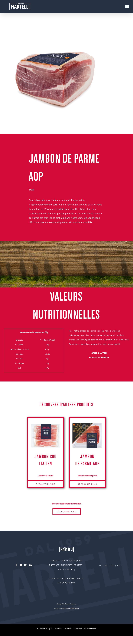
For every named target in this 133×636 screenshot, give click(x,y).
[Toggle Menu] (127, 6)
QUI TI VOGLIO (69, 560)
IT (100, 565)
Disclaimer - (78, 628)
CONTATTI (79, 565)
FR (118, 565)
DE (112, 565)
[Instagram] (25, 565)
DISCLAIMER (67, 565)
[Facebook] (16, 565)
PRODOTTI (56, 560)
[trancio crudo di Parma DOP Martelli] (56, 78)
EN (106, 565)
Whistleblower (90, 628)
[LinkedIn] (30, 565)
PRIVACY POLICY (66, 569)
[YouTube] (21, 565)
